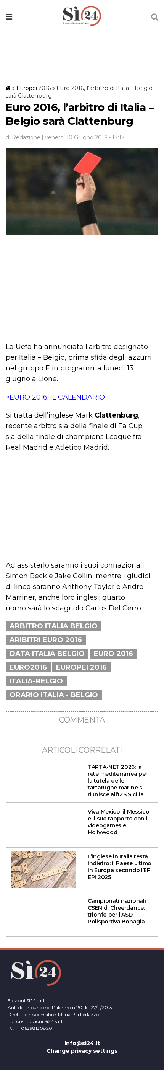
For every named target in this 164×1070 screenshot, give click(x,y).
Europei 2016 (33, 88)
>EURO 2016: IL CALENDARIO (55, 397)
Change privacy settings (82, 1050)
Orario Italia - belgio (54, 695)
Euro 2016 (113, 653)
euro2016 (28, 667)
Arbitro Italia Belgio (54, 626)
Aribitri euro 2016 (46, 640)
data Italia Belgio (47, 653)
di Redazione (23, 137)
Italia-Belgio (36, 681)
